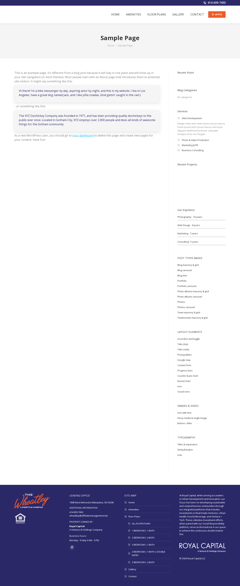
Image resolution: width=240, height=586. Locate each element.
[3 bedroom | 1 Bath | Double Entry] (198, 177)
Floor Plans (134, 516)
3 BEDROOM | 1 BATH (143, 544)
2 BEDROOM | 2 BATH (143, 537)
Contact (132, 576)
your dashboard (82, 135)
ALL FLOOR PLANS (141, 523)
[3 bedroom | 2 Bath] (184, 177)
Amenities (133, 509)
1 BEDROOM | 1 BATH (143, 530)
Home (131, 502)
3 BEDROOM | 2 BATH (143, 562)
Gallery (132, 569)
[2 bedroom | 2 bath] (184, 191)
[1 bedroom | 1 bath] (198, 191)
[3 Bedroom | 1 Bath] (211, 177)
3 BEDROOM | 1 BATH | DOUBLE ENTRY (148, 553)
